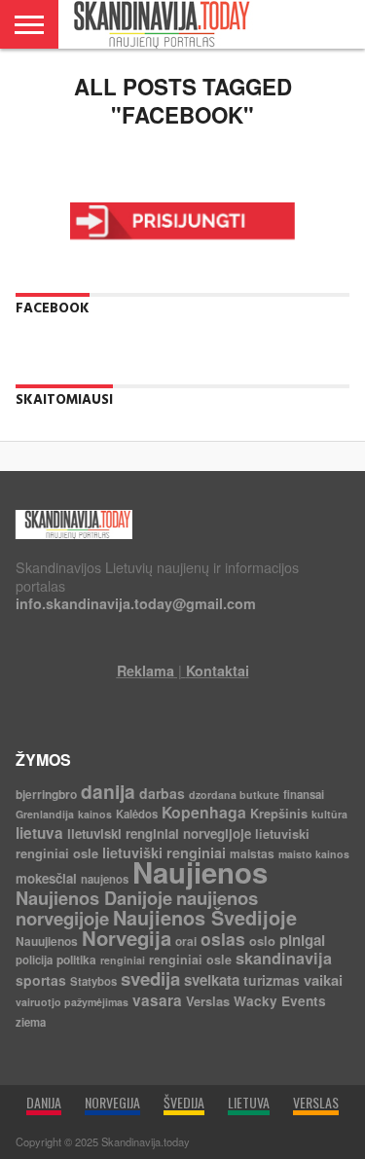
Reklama (145, 670)
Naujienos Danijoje (94, 898)
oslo (262, 940)
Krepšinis (279, 813)
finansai (303, 794)
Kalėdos (137, 814)
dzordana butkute (234, 794)
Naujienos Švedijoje (205, 917)
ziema (31, 1022)
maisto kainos (313, 854)
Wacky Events (280, 1001)
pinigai (302, 940)
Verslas (208, 1001)
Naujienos (200, 871)
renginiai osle (190, 959)
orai (186, 941)
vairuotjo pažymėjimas (72, 1002)
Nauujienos (47, 941)
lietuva (39, 833)
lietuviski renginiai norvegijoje (159, 833)
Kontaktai (217, 670)
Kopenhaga (204, 812)
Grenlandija (45, 814)
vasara (157, 1000)
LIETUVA (249, 1102)
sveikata (211, 980)
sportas (41, 980)
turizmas (271, 980)
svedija (150, 978)
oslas (223, 938)
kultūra (329, 814)
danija (108, 791)
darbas (162, 793)
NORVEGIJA (112, 1102)
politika (76, 959)
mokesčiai (46, 878)
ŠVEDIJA (184, 1102)
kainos (95, 814)
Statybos (93, 981)
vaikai (323, 980)
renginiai (122, 960)
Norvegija (126, 938)
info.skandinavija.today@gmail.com (136, 603)
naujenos (104, 879)
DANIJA (43, 1102)
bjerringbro (46, 794)
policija (34, 960)
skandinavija (284, 958)
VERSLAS (316, 1102)
